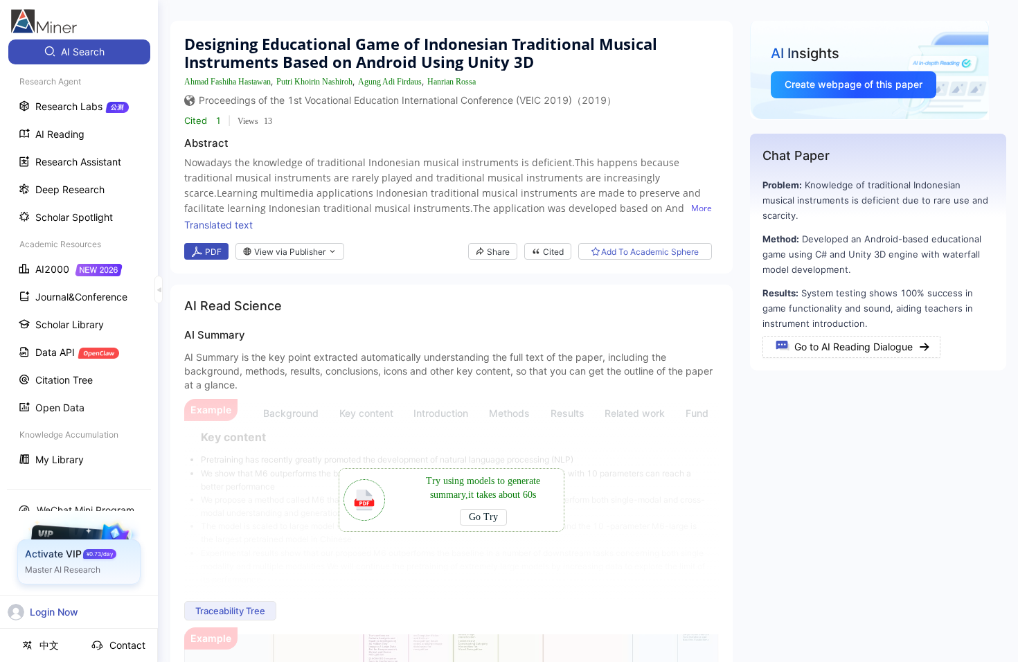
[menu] (79, 257)
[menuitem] (79, 51)
